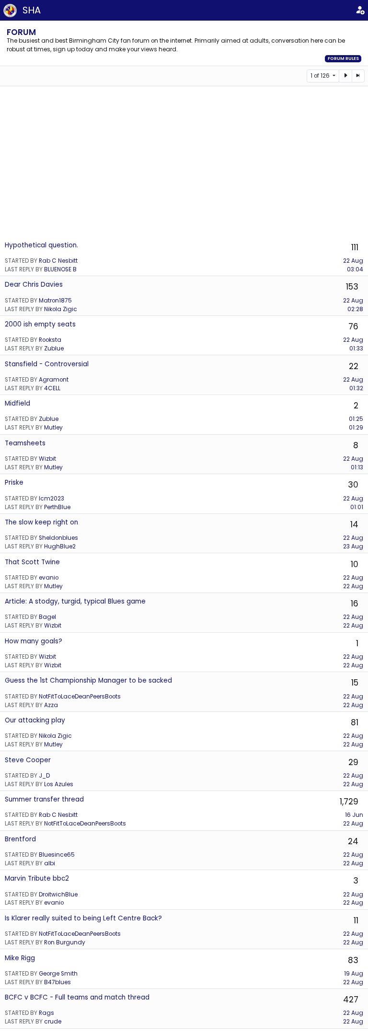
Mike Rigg (20, 958)
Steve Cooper (28, 760)
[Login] (360, 10)
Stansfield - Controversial (47, 364)
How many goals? (33, 641)
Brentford (20, 839)
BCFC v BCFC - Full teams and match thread (77, 997)
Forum (21, 32)
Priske (14, 482)
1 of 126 (320, 76)
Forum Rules (343, 58)
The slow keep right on (41, 522)
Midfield (17, 403)
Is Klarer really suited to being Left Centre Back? (83, 918)
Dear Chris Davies (34, 284)
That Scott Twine (32, 562)
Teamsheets (25, 443)
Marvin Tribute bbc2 (37, 878)
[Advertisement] (184, 163)
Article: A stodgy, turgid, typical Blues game (75, 601)
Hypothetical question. (41, 245)
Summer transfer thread (44, 799)
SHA (32, 10)
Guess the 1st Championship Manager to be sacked (88, 680)
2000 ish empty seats (40, 324)
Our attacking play (35, 720)
